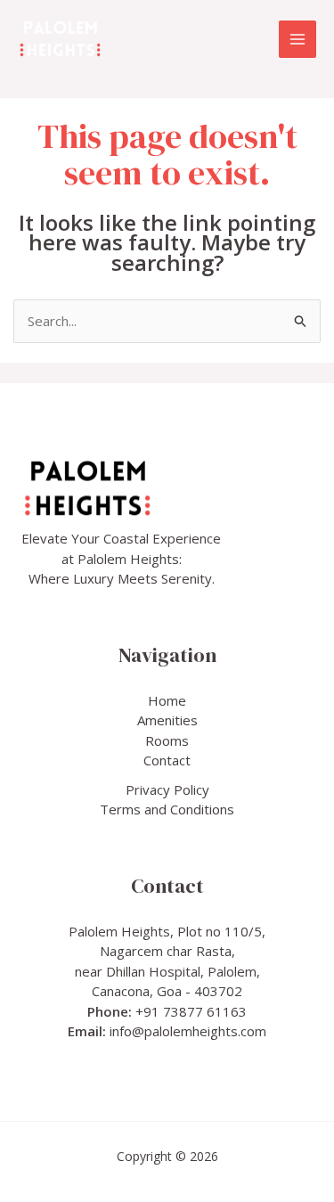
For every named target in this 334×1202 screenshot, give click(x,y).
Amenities (167, 720)
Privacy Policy (167, 789)
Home (167, 700)
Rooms (167, 740)
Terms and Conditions (167, 809)
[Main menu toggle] (298, 39)
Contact (167, 760)
